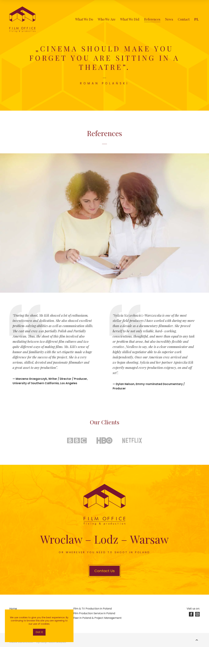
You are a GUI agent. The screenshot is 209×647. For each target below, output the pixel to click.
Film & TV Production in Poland (92, 608)
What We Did (129, 19)
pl (196, 19)
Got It (39, 632)
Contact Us (104, 570)
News (169, 19)
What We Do (84, 19)
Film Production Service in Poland (94, 613)
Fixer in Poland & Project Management (97, 618)
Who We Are (106, 19)
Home (13, 608)
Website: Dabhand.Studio (21, 642)
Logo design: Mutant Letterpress (51, 642)
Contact (184, 19)
